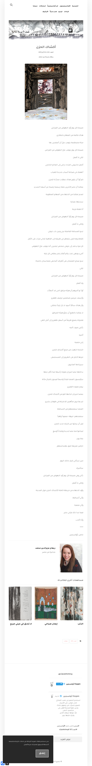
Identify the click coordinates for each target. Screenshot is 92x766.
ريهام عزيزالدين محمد (45, 548)
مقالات (66, 641)
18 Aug (57, 696)
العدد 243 (73, 641)
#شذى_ (76, 726)
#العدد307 (73, 730)
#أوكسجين (61, 726)
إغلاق (42, 753)
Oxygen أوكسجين (71, 696)
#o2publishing (64, 730)
